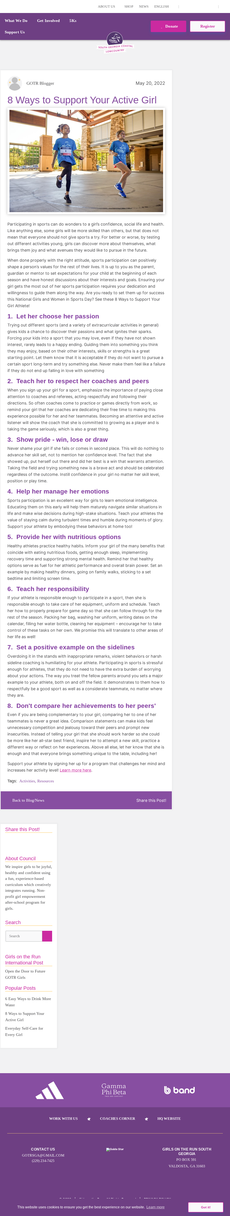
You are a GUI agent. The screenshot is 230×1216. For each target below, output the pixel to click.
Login (4, 6)
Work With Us (63, 1118)
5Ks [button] (72, 20)
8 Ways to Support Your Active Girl (24, 1016)
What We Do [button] (16, 20)
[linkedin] (191, 6)
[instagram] (184, 6)
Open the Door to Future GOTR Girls (25, 974)
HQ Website (169, 1118)
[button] (224, 6)
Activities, (27, 781)
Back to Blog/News (28, 800)
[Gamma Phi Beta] (114, 1090)
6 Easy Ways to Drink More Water (28, 1001)
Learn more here (75, 770)
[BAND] (179, 1090)
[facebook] (212, 6)
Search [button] (14, 936)
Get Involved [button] (48, 20)
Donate (171, 26)
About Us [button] (107, 6)
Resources (45, 781)
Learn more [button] (155, 1207)
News (143, 6)
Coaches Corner (117, 1118)
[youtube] (205, 6)
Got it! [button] (206, 1207)
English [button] (162, 6)
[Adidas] (49, 1090)
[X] (198, 6)
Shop (128, 6)
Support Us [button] (15, 32)
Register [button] (207, 26)
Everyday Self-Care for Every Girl (24, 1031)
